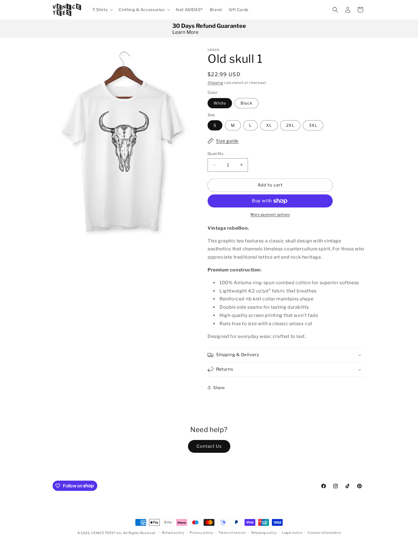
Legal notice (292, 533)
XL (269, 125)
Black (247, 103)
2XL (290, 125)
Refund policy (173, 533)
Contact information (324, 533)
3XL (313, 125)
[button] (102, 10)
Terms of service (232, 533)
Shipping (215, 82)
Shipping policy (264, 533)
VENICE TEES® (103, 533)
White (220, 103)
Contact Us (209, 446)
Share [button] (219, 387)
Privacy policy (201, 533)
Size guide (227, 141)
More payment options (270, 214)
